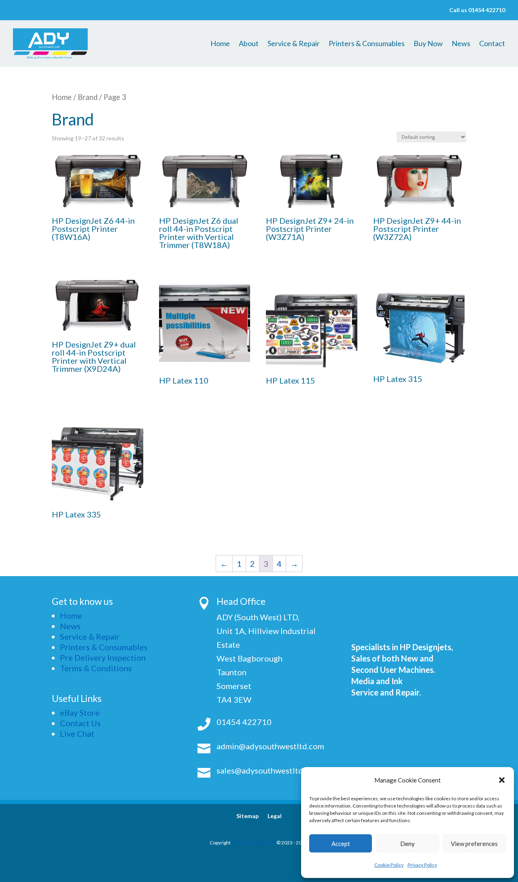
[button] (502, 780)
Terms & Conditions (96, 668)
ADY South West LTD (253, 843)
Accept (340, 843)
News (461, 44)
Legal (274, 816)
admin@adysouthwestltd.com (270, 746)
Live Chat (77, 733)
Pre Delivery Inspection (103, 657)
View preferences (474, 843)
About (249, 44)
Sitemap (247, 816)
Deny (407, 843)
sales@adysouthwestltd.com (268, 770)
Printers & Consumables (367, 44)
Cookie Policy (388, 865)
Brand (88, 97)
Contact (492, 44)
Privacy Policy (422, 865)
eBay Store (80, 712)
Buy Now (428, 44)
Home (220, 44)
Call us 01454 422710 (477, 10)
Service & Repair (293, 44)
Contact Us (80, 723)
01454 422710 (244, 722)
